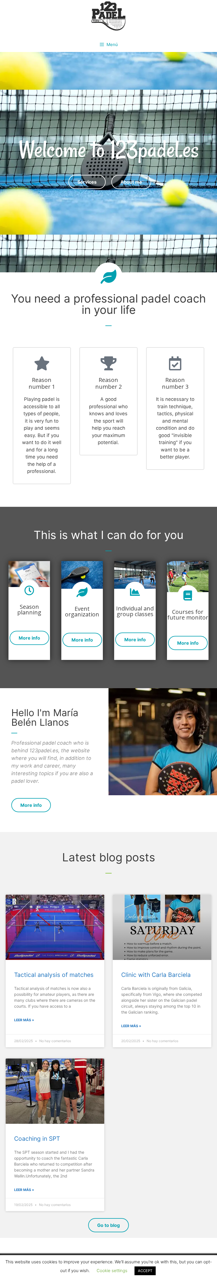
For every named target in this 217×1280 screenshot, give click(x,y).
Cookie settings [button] (112, 1270)
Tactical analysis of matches (54, 974)
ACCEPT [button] (145, 1270)
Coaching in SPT (37, 1138)
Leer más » (24, 1020)
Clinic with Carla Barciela (156, 974)
